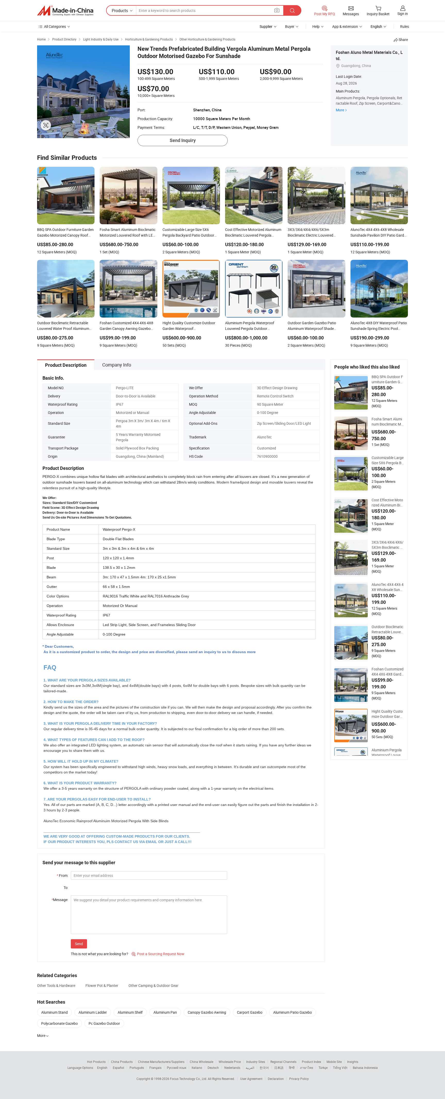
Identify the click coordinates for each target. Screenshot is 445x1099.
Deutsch (213, 1067)
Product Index (311, 1062)
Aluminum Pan (165, 1012)
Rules (404, 26)
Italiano (197, 1067)
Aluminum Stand (54, 1012)
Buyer (289, 26)
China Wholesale (201, 1062)
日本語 (279, 1067)
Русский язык (176, 1067)
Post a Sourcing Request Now (158, 953)
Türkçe (323, 1067)
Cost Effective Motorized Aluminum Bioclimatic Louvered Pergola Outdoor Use (387, 502)
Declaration (276, 1079)
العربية (250, 1067)
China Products (122, 1062)
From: (62, 875)
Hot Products (96, 1062)
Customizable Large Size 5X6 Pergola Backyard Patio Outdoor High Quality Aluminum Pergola (388, 460)
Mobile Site (334, 1062)
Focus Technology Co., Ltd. (189, 1079)
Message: (60, 899)
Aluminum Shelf (130, 1012)
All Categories (55, 26)
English (102, 1067)
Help (316, 26)
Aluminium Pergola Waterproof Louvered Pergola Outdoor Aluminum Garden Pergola (388, 752)
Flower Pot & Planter (101, 985)
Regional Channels (283, 1062)
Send (79, 943)
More (340, 109)
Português (137, 1067)
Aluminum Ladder (93, 1012)
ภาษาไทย (306, 1067)
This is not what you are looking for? (99, 953)
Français (155, 1067)
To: (66, 887)
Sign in (402, 13)
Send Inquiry (183, 140)
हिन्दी (292, 1067)
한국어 (264, 1067)
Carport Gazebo (249, 1012)
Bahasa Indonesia (365, 1067)
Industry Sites (255, 1062)
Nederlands (232, 1067)
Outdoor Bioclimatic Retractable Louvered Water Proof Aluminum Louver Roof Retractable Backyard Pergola (388, 629)
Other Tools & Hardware (56, 985)
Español (118, 1067)
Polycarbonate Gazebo (59, 1023)
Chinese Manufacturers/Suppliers (161, 1062)
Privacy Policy (299, 1079)
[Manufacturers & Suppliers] (65, 10)
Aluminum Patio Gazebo (292, 1012)
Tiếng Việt (340, 1067)
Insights (352, 1062)
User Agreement (251, 1079)
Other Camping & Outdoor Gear (153, 985)
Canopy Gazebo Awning (207, 1012)
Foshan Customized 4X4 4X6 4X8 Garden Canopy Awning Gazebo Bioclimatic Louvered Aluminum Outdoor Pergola (388, 672)
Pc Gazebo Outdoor (104, 1023)
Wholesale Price (230, 1062)
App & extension (345, 26)
